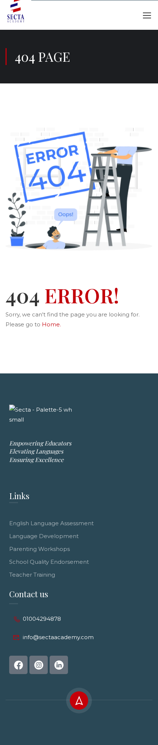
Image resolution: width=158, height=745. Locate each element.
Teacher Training (32, 574)
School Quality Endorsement (49, 561)
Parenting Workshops (39, 548)
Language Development (44, 536)
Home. (51, 324)
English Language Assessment (51, 523)
